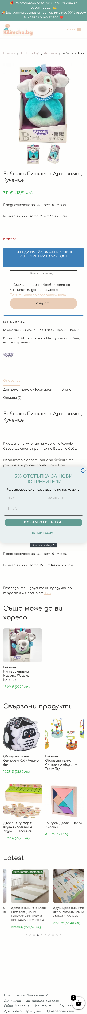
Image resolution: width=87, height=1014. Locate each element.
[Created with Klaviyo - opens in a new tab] (43, 545)
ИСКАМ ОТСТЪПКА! (43, 523)
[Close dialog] (83, 470)
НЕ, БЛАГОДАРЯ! (43, 533)
